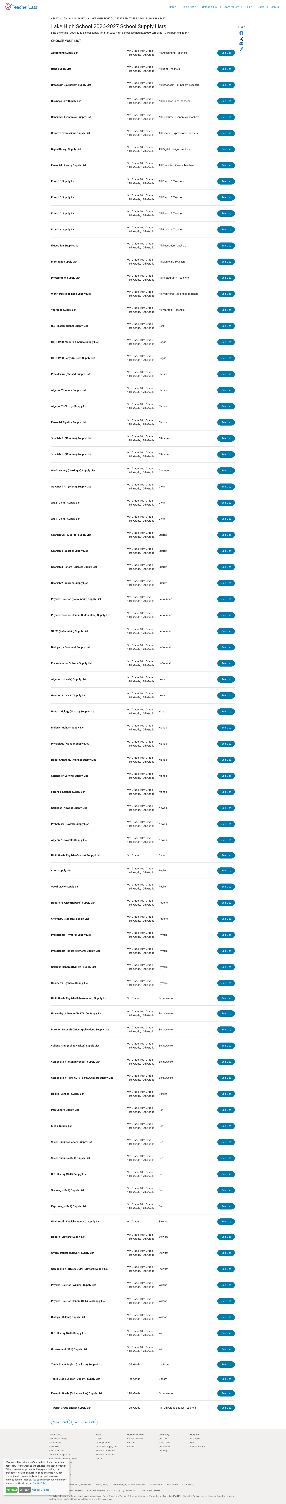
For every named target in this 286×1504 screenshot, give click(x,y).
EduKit (193, 1442)
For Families (54, 1446)
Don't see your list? (84, 1422)
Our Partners (164, 1446)
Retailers (131, 1442)
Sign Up (275, 6)
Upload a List (209, 6)
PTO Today (195, 1438)
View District (60, 1422)
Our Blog (163, 1450)
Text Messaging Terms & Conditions (129, 1484)
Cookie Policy (188, 1484)
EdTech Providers (135, 1438)
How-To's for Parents (105, 1454)
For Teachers (55, 1442)
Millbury (78, 18)
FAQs (98, 1438)
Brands (130, 1446)
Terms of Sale (155, 1484)
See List (228, 52)
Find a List (188, 6)
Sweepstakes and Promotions (63, 1458)
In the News (164, 1442)
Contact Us (101, 1458)
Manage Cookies (40, 1489)
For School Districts (58, 1438)
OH (65, 18)
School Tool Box (197, 1446)
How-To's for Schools (106, 1450)
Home (172, 6)
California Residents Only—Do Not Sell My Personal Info (112, 1491)
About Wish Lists (57, 1450)
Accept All (12, 1489)
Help (247, 6)
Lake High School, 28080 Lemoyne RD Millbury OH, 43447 (128, 18)
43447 (55, 18)
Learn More (230, 6)
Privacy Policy (102, 1484)
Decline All (25, 1489)
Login (261, 6)
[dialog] (36, 1477)
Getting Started (103, 1442)
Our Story (163, 1438)
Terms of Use (172, 1484)
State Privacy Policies (150, 1491)
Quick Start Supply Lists (60, 1454)
